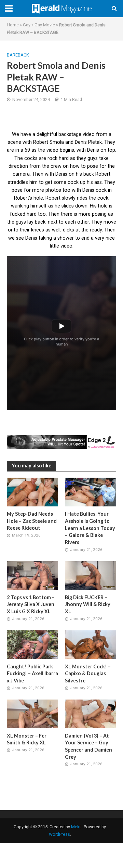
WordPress (59, 834)
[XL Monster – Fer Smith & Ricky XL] (32, 713)
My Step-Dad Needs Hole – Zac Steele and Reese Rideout (32, 521)
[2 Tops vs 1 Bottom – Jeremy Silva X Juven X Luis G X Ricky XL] (32, 575)
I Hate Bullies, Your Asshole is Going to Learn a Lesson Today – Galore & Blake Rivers (90, 528)
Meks (76, 826)
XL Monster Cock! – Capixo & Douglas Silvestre (88, 673)
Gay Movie (45, 24)
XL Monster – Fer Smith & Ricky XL (26, 739)
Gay (26, 24)
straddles (18, 182)
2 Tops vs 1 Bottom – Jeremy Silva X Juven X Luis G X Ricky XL (31, 604)
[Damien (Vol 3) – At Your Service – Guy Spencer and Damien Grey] (90, 713)
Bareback (18, 55)
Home (13, 24)
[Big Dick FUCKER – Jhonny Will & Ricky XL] (90, 575)
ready (96, 229)
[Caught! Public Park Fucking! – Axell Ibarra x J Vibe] (32, 644)
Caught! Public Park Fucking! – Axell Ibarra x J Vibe (32, 673)
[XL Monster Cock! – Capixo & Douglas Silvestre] (90, 644)
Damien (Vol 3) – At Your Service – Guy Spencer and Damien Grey (88, 746)
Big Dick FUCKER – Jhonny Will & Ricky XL (87, 604)
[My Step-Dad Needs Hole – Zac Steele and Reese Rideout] (32, 492)
